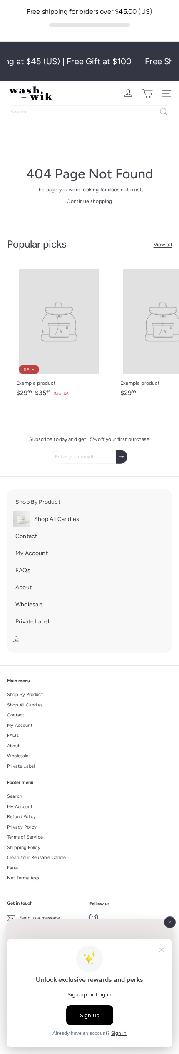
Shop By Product (25, 694)
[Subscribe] (121, 457)
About (13, 746)
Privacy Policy (22, 827)
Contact (15, 715)
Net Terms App (23, 878)
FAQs (13, 735)
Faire (12, 868)
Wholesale (18, 756)
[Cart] (147, 93)
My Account (19, 725)
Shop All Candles (24, 705)
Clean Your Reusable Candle (36, 857)
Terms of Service (25, 837)
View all (163, 245)
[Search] (163, 111)
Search (14, 796)
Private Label (21, 766)
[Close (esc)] (170, 922)
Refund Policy (21, 816)
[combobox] (89, 111)
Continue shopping (89, 201)
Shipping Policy (23, 847)
